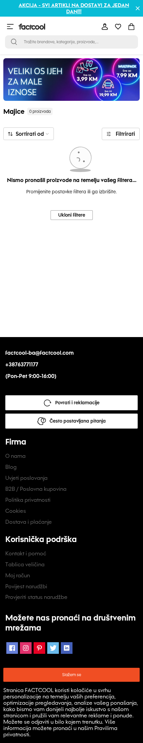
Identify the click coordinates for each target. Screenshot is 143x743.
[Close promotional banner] (137, 8)
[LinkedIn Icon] (66, 648)
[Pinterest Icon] (39, 648)
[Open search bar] (14, 42)
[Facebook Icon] (12, 648)
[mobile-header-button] (104, 26)
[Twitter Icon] (53, 648)
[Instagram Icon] (26, 648)
